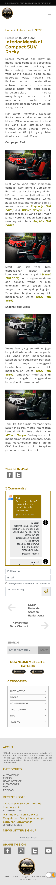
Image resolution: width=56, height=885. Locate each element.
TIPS (6, 787)
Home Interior (28, 704)
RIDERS (7, 778)
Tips (28, 716)
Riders (28, 697)
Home (9, 30)
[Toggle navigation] (49, 13)
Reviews (28, 722)
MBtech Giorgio (32, 210)
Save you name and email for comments (29, 584)
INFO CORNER (11, 784)
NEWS (38, 30)
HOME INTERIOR (12, 781)
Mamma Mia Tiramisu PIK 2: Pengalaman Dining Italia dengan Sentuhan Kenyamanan (24, 818)
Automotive (24, 30)
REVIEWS (8, 790)
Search (44, 650)
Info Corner (28, 710)
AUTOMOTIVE (11, 775)
